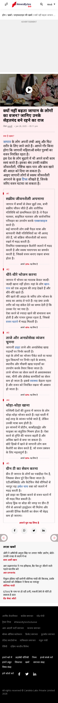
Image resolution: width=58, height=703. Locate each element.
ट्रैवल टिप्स (6, 621)
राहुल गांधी (43, 640)
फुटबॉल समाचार (48, 634)
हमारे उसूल (7, 662)
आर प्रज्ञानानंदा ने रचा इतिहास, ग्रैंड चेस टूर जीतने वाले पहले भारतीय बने (27, 568)
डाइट (17, 347)
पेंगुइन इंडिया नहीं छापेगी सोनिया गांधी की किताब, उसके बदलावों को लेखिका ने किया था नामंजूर (28, 580)
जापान (7, 142)
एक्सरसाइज (40, 221)
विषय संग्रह (6, 666)
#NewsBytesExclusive (25, 621)
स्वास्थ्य (34, 381)
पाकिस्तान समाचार (28, 640)
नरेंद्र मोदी (40, 615)
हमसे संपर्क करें (46, 657)
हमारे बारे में (7, 657)
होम (4, 15)
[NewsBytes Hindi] (21, 4)
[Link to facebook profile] (19, 674)
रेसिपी (4, 646)
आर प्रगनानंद (9, 572)
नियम (34, 657)
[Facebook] (14, 531)
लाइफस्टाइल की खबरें (23, 15)
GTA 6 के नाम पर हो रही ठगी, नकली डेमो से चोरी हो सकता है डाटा (27, 593)
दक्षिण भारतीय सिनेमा (19, 646)
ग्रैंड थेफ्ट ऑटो (9, 598)
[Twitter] (34, 531)
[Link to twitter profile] (27, 674)
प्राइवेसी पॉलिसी (22, 657)
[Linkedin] (43, 531)
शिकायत (18, 662)
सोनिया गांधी (9, 585)
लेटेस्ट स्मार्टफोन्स (9, 640)
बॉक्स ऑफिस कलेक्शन (12, 634)
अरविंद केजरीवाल (10, 615)
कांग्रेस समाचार (27, 615)
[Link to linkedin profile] (35, 674)
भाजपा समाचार (33, 628)
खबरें (10, 15)
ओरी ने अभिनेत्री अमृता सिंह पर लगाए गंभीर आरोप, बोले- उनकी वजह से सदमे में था (28, 555)
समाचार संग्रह (39, 662)
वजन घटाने (12, 321)
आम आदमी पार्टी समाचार (13, 628)
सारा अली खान (10, 559)
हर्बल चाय (22, 486)
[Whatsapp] (24, 531)
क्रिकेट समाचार (31, 634)
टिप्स (25, 179)
